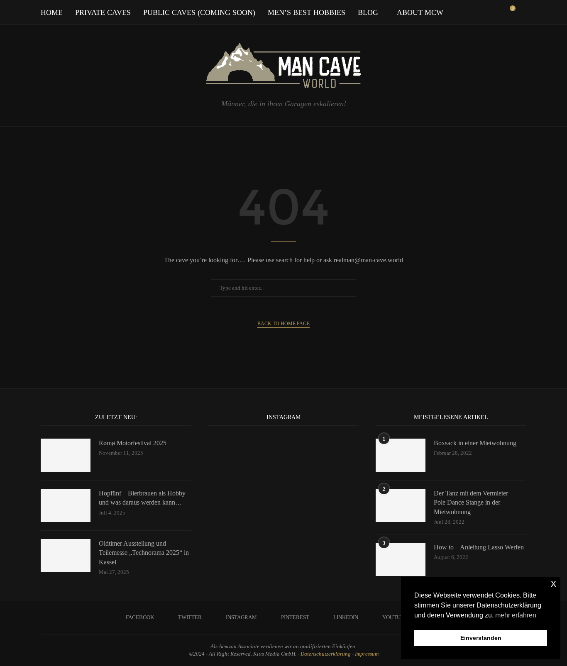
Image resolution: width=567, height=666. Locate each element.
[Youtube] (489, 12)
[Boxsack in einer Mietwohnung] (400, 455)
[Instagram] (463, 12)
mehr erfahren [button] (515, 615)
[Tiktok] (498, 12)
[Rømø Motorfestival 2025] (65, 455)
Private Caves (103, 12)
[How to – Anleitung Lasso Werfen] (400, 559)
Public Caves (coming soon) (199, 12)
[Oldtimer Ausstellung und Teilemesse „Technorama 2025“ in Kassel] (65, 555)
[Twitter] (454, 12)
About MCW (420, 12)
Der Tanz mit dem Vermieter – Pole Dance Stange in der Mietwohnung (473, 502)
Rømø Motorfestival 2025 (132, 442)
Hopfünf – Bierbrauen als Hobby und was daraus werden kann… (142, 498)
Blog (368, 12)
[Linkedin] (480, 12)
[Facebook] (445, 12)
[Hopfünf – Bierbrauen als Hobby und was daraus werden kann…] (65, 505)
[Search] (522, 12)
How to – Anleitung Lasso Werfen (479, 547)
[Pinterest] (471, 12)
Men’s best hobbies (306, 12)
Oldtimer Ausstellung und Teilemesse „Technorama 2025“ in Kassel (144, 553)
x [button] (553, 583)
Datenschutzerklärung (326, 654)
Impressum (367, 654)
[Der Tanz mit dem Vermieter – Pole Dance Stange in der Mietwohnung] (400, 505)
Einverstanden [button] (480, 637)
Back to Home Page (283, 324)
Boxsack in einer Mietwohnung (475, 442)
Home (52, 12)
